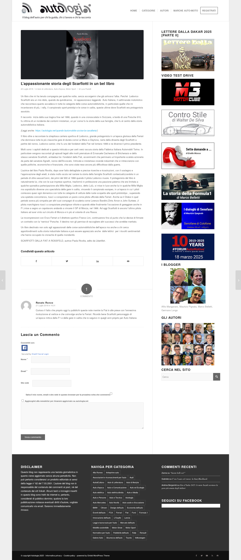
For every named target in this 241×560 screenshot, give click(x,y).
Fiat (126, 512)
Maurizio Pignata (188, 306)
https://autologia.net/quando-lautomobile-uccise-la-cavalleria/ (66, 130)
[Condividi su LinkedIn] (97, 261)
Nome (24, 359)
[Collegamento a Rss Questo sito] (212, 555)
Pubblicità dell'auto (121, 532)
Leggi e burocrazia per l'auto (105, 522)
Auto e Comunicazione (116, 487)
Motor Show (117, 527)
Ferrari (119, 512)
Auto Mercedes (99, 502)
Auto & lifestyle (132, 482)
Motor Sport (71, 89)
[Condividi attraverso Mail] (128, 261)
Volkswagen (140, 537)
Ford (134, 512)
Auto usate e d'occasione (133, 502)
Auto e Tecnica (115, 497)
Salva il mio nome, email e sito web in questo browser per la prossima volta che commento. (68, 394)
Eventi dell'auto (99, 512)
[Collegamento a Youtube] (207, 555)
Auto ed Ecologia (137, 487)
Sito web (25, 382)
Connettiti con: (28, 342)
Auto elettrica (98, 492)
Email (24, 371)
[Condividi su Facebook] (36, 261)
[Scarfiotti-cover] (82, 54)
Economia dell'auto (135, 507)
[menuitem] (133, 10)
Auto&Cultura (98, 482)
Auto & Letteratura (45, 89)
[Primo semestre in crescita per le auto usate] (238, 280)
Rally (134, 532)
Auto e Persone (99, 497)
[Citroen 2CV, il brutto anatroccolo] (2, 280)
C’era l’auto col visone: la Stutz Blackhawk (189, 479)
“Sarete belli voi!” (177, 473)
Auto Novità (114, 502)
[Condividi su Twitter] (67, 261)
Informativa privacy (54, 555)
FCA (111, 512)
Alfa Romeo (98, 472)
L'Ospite (117, 517)
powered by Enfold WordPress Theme (93, 555)
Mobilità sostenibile (101, 527)
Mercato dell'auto (127, 522)
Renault (143, 532)
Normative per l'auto (101, 532)
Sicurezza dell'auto (114, 537)
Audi (131, 477)
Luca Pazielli (86, 89)
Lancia (127, 517)
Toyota (129, 537)
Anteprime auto (112, 472)
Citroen (104, 507)
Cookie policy (69, 555)
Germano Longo (169, 310)
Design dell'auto (117, 507)
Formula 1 (143, 512)
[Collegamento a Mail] (217, 555)
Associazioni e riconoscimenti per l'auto (109, 477)
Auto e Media (132, 492)
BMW (95, 507)
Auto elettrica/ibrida (115, 492)
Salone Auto (98, 537)
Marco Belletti (205, 306)
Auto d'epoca (59, 89)
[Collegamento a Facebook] (196, 555)
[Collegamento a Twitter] (201, 555)
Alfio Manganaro (169, 306)
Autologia (129, 497)
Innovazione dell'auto (102, 517)
